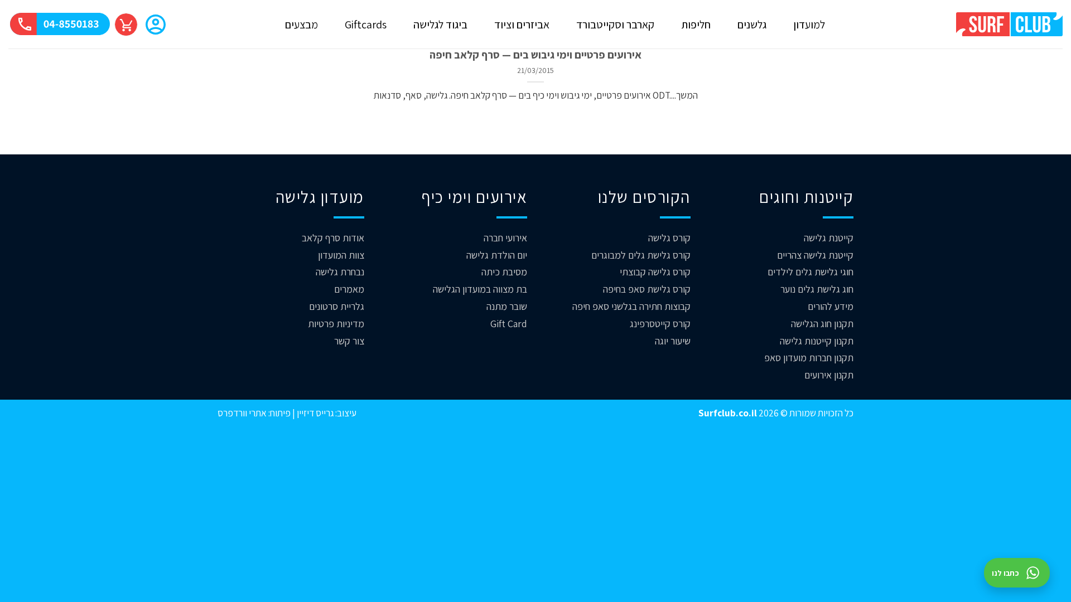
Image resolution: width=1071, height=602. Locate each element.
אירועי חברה (505, 237)
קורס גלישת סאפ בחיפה (647, 289)
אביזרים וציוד (521, 24)
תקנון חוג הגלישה (822, 323)
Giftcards (366, 24)
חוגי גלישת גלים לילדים (810, 271)
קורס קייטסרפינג (660, 323)
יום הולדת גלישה (496, 255)
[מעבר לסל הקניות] (126, 24)
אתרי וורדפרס (242, 412)
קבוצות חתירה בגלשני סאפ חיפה (631, 306)
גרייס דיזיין (314, 412)
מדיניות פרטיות (336, 323)
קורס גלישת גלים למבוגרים (641, 255)
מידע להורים (830, 306)
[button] (155, 25)
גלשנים (751, 24)
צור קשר (349, 340)
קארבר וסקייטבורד (615, 24)
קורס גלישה (669, 237)
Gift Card (508, 323)
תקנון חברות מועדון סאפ (808, 357)
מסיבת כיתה (504, 271)
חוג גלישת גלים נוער (816, 289)
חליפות (696, 24)
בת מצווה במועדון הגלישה (480, 289)
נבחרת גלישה (340, 271)
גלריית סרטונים (336, 306)
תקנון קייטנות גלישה (816, 340)
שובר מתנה (506, 306)
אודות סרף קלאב (333, 237)
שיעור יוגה (673, 340)
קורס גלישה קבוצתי (655, 271)
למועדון (809, 24)
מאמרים (349, 289)
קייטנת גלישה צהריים (815, 255)
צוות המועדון (341, 255)
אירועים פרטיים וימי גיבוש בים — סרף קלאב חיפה (535, 55)
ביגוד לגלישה (440, 24)
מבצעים (301, 24)
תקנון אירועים (828, 374)
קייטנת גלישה (828, 237)
